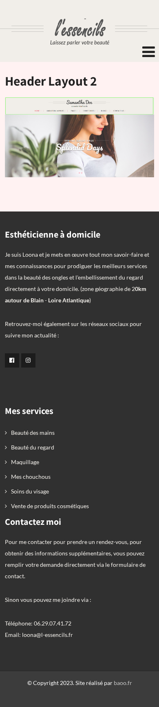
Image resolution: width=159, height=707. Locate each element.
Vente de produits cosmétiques (50, 505)
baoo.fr (123, 682)
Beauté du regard (32, 447)
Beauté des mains (33, 432)
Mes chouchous (31, 476)
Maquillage (25, 461)
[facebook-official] (12, 360)
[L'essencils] (79, 15)
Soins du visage (30, 491)
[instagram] (28, 360)
